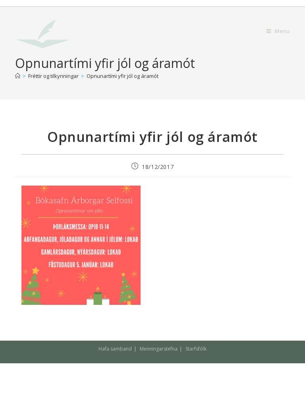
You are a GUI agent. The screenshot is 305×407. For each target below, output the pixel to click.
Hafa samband (115, 348)
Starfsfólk (196, 348)
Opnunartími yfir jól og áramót (122, 75)
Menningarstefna (159, 348)
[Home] (17, 75)
